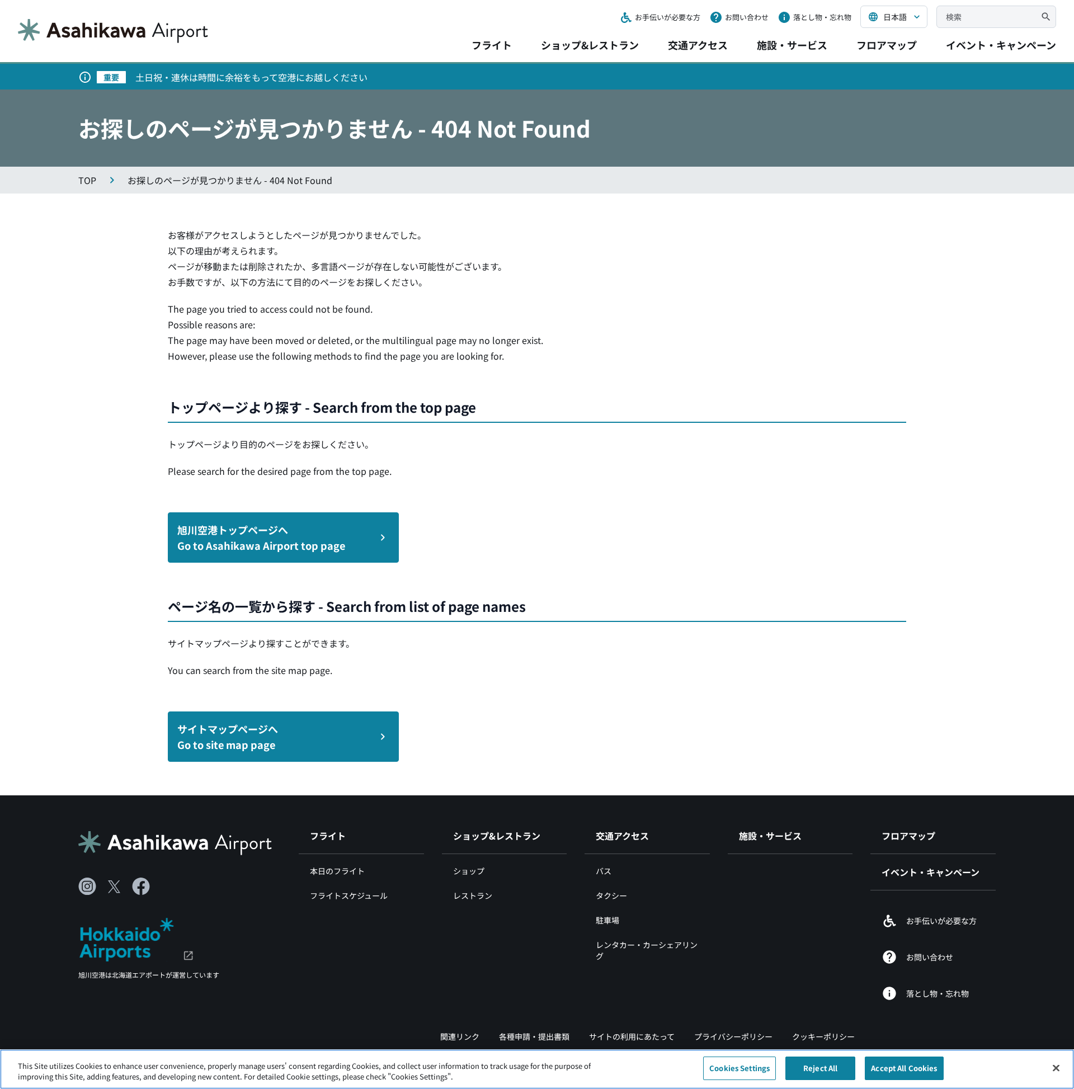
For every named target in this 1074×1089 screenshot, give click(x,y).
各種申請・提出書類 (534, 1036)
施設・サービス (792, 44)
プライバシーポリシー (733, 1036)
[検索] (1046, 17)
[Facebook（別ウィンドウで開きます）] (141, 886)
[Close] (1056, 1067)
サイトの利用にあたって (632, 1036)
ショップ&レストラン (590, 44)
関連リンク (459, 1036)
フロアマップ (886, 44)
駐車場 (607, 920)
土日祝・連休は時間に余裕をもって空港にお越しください (251, 77)
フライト (492, 44)
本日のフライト (337, 870)
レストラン (472, 895)
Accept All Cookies (904, 1068)
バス (603, 870)
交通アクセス (698, 44)
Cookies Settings (739, 1068)
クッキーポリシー (823, 1036)
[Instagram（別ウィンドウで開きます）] (87, 886)
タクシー (611, 895)
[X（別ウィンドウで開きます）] (114, 886)
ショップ (468, 870)
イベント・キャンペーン (1001, 44)
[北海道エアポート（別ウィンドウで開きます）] (136, 938)
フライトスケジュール (349, 895)
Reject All (820, 1068)
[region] (537, 1069)
